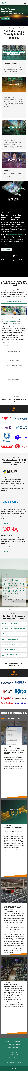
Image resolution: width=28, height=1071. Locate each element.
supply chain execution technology (16, 234)
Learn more (5, 345)
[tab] (14, 302)
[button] (23, 584)
